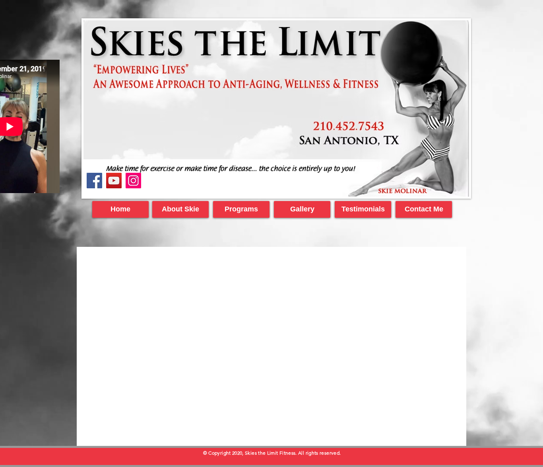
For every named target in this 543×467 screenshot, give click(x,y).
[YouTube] (114, 180)
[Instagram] (133, 180)
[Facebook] (94, 180)
